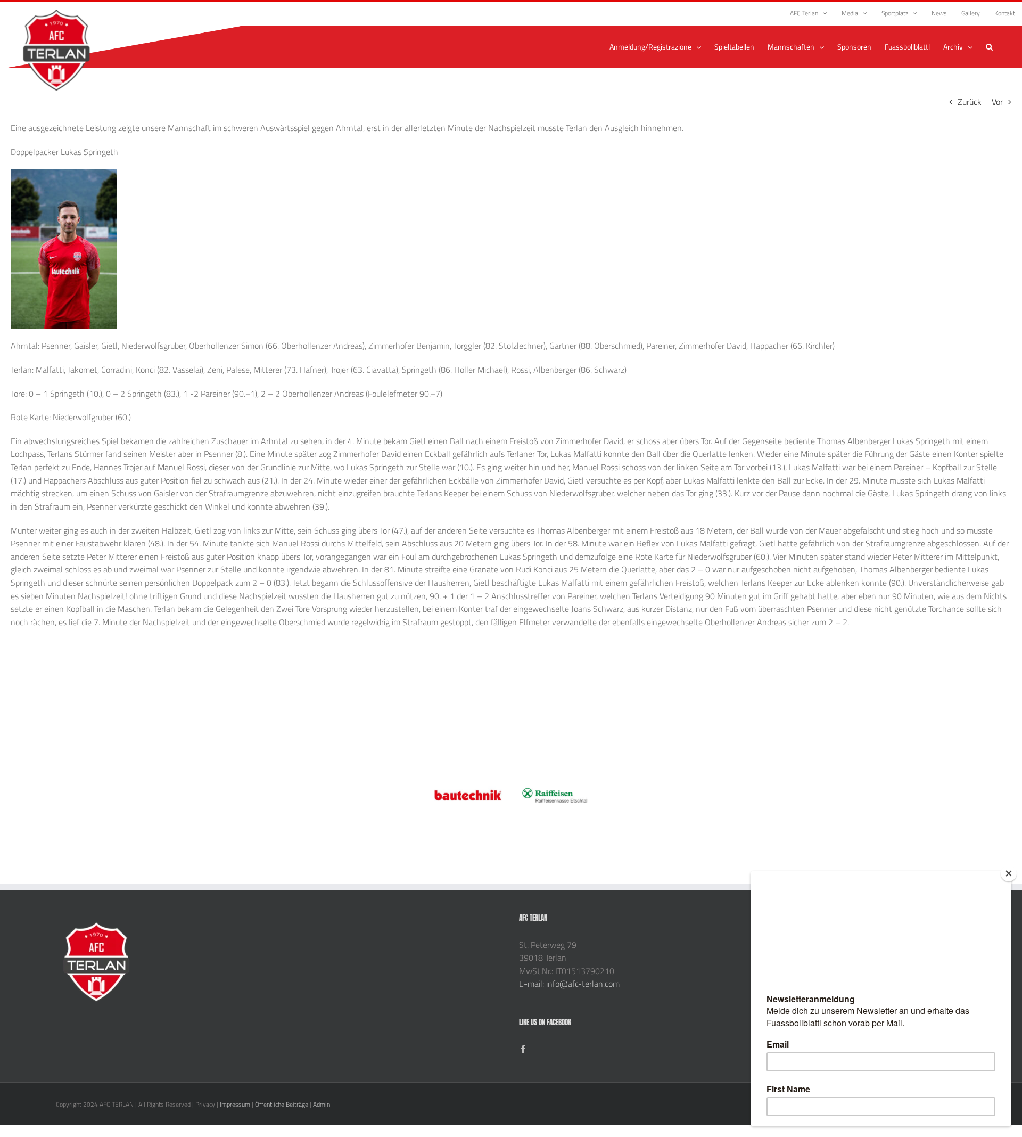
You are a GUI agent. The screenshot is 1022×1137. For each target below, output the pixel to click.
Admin (321, 1104)
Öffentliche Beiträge (281, 1104)
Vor (997, 101)
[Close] (1009, 873)
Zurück (970, 101)
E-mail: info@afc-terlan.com (569, 983)
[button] (989, 47)
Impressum (235, 1104)
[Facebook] (523, 1049)
